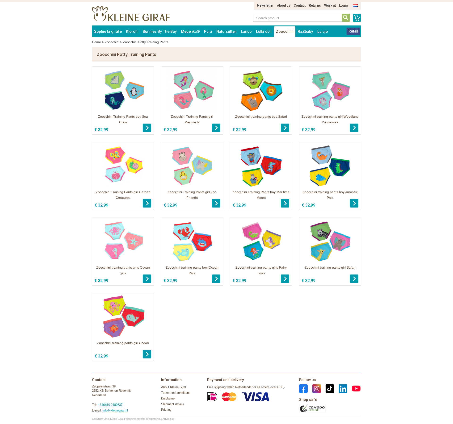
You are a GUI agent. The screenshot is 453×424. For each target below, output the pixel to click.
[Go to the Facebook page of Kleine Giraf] (303, 388)
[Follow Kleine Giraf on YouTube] (354, 388)
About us (283, 5)
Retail (353, 31)
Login (343, 5)
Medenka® (190, 31)
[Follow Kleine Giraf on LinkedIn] (340, 388)
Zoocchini (285, 31)
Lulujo (322, 31)
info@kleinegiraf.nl (115, 410)
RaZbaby (305, 31)
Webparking (153, 418)
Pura (208, 31)
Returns (315, 5)
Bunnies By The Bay (160, 31)
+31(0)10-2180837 (110, 405)
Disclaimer (168, 398)
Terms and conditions (175, 393)
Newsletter (265, 5)
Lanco (246, 31)
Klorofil (132, 31)
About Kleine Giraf (173, 387)
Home (96, 42)
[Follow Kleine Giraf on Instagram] (314, 388)
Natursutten (226, 31)
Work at (330, 5)
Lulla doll (264, 31)
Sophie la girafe (108, 31)
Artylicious (168, 418)
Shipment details (172, 404)
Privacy (166, 410)
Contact (300, 5)
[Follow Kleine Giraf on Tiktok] (327, 388)
